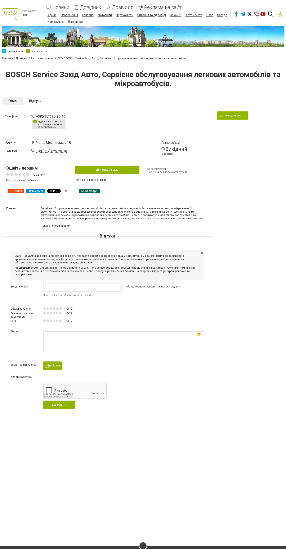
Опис (12, 101)
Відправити (59, 404)
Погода (222, 15)
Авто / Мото (194, 15)
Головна (88, 15)
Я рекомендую (109, 169)
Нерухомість (124, 15)
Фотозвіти (105, 15)
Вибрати (54, 365)
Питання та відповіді (151, 15)
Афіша (52, 15)
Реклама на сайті (163, 7)
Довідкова (75, 21)
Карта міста (56, 21)
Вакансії (175, 15)
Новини (60, 7)
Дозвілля (122, 7)
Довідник (90, 7)
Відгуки (35, 101)
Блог (209, 15)
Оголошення (69, 15)
